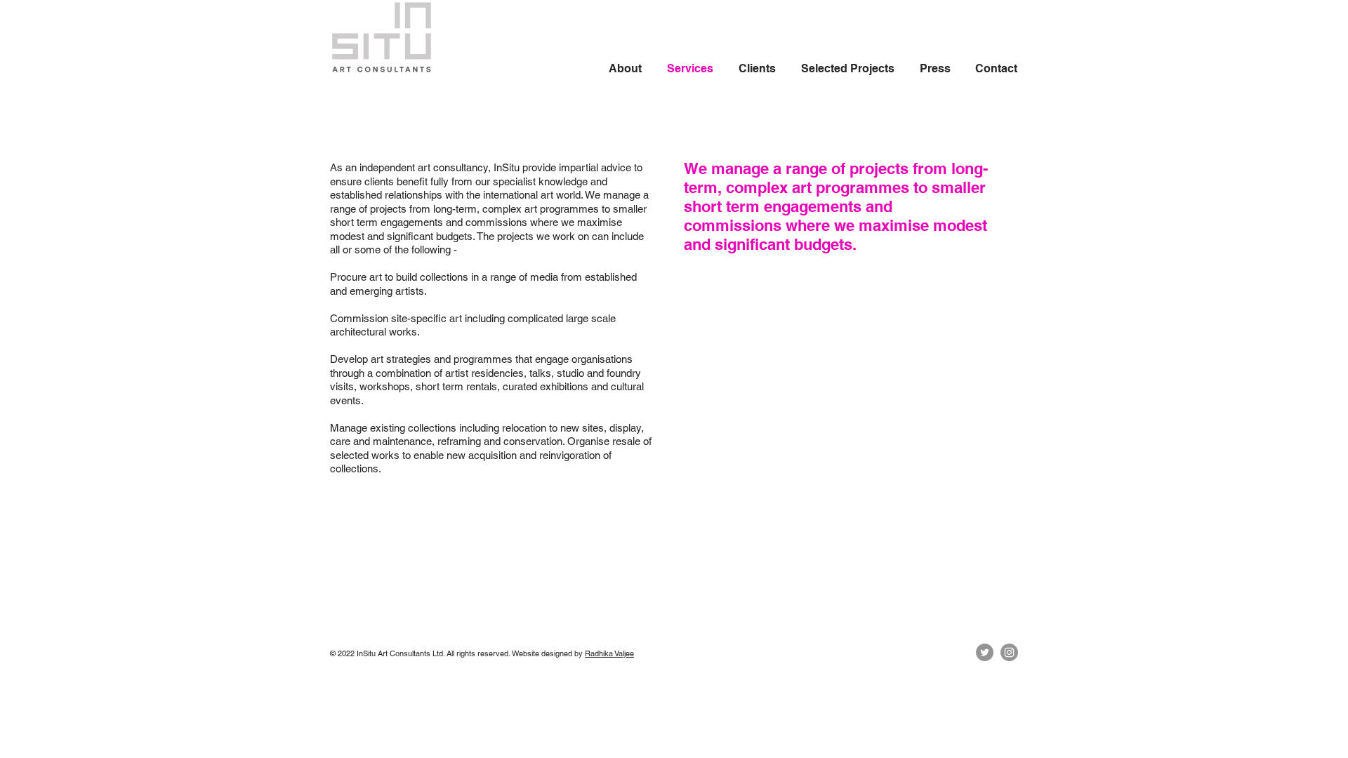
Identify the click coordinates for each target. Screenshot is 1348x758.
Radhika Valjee (609, 653)
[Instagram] (1009, 652)
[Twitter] (984, 652)
